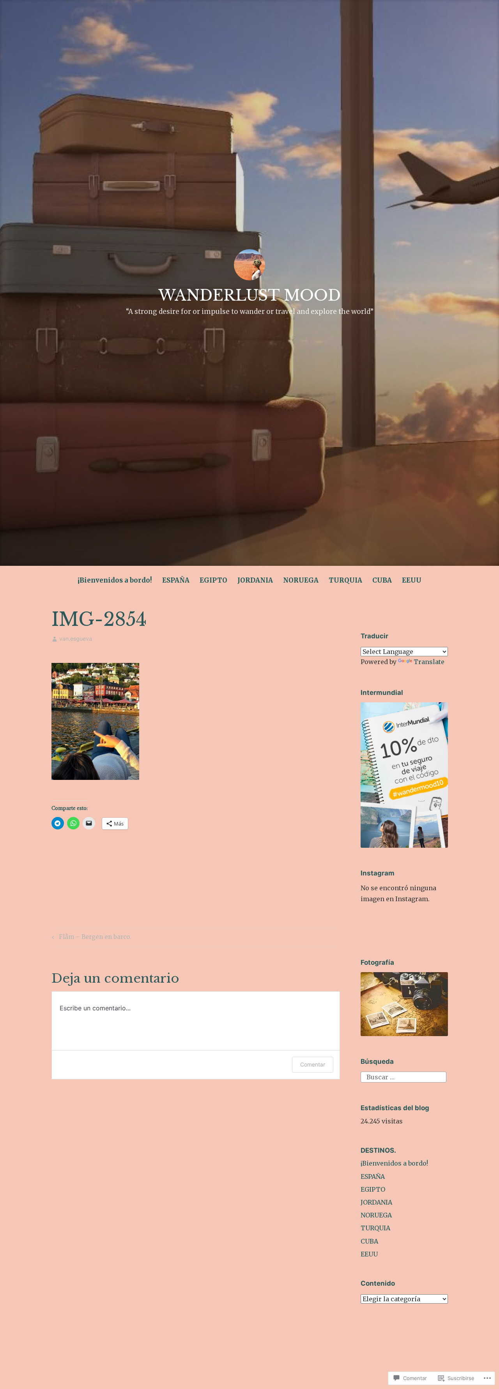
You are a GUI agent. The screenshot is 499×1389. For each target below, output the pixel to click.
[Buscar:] (403, 1077)
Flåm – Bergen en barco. (90, 938)
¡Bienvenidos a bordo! (115, 580)
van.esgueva (75, 638)
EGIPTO (213, 580)
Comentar (312, 1064)
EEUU (411, 580)
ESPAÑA (175, 580)
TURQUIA (345, 580)
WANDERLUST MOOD (249, 295)
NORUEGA (301, 580)
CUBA (382, 580)
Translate (429, 662)
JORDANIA (255, 580)
